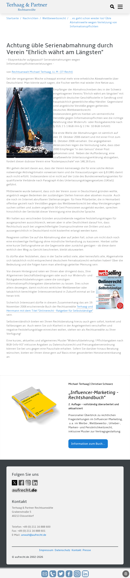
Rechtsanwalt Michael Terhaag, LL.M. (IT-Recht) (42, 72)
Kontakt (76, 550)
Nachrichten (30, 18)
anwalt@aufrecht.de (33, 535)
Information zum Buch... (88, 444)
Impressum (46, 550)
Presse (87, 550)
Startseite (12, 18)
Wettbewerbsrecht (54, 18)
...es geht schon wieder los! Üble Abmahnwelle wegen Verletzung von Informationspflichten (93, 22)
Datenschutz (62, 550)
